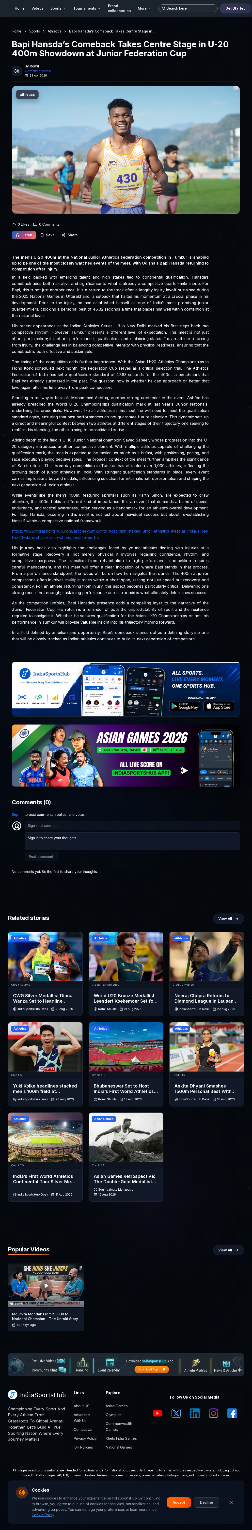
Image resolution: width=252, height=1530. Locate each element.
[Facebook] (232, 1413)
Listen (27, 235)
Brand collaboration (119, 8)
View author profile (38, 71)
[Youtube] (157, 1413)
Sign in (18, 814)
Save (50, 235)
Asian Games (117, 1406)
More (142, 8)
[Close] (231, 1502)
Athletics (54, 31)
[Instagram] (214, 1413)
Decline (206, 1502)
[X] (176, 1413)
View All (225, 918)
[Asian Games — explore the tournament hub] (126, 756)
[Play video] (46, 1286)
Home (20, 8)
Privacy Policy (85, 1438)
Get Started (235, 8)
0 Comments (49, 224)
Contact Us (83, 1429)
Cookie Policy (43, 1515)
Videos (38, 8)
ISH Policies (83, 1447)
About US (81, 1406)
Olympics (113, 1415)
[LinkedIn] (195, 1413)
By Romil (32, 66)
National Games (119, 1447)
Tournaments (84, 8)
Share (73, 235)
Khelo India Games (121, 1438)
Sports (56, 8)
